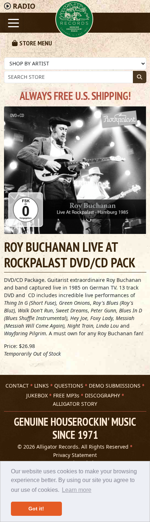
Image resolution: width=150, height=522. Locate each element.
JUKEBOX (37, 395)
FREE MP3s (66, 395)
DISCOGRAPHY (102, 395)
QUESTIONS (68, 385)
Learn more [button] (76, 490)
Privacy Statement (75, 455)
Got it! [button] (36, 508)
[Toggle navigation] (13, 22)
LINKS (41, 385)
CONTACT (17, 385)
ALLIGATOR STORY (75, 403)
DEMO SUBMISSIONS (115, 385)
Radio (24, 6)
